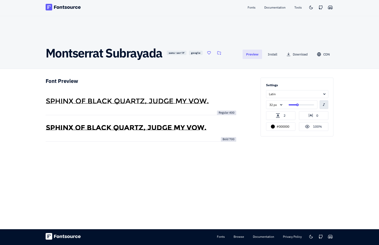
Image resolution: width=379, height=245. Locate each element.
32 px (273, 105)
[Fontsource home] (63, 8)
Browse (239, 237)
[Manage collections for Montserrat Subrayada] (219, 53)
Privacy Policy (292, 237)
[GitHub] (321, 7)
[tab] (252, 54)
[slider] (297, 105)
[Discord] (330, 7)
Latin (272, 94)
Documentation (263, 237)
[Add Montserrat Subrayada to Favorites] (209, 53)
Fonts (221, 237)
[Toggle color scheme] (311, 7)
